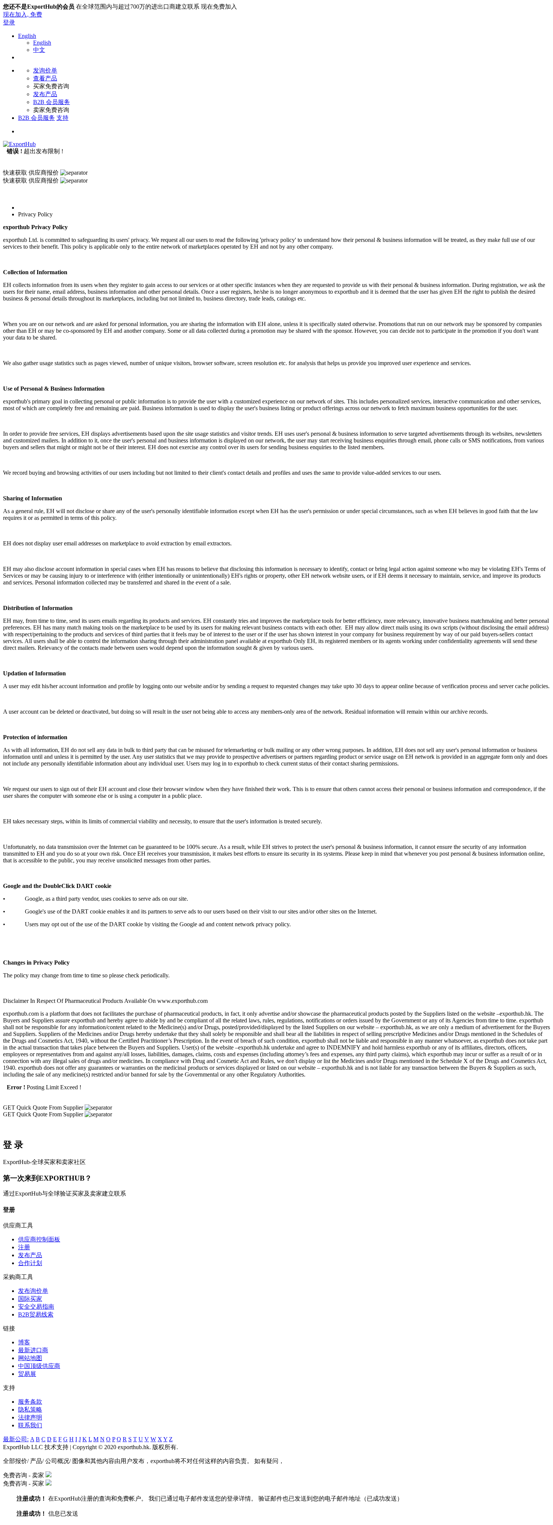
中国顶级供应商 (39, 1366)
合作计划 (30, 1263)
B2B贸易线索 (35, 1314)
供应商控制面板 (39, 1239)
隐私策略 (30, 1409)
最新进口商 (33, 1350)
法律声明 (30, 1417)
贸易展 (27, 1374)
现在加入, (22, 14)
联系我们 (30, 1425)
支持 (62, 118)
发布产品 (45, 94)
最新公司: (16, 1439)
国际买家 (30, 1298)
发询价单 (45, 70)
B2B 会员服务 (51, 102)
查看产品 (45, 78)
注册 (24, 1247)
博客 (24, 1342)
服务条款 (30, 1401)
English (27, 36)
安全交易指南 (36, 1306)
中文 (39, 50)
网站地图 (30, 1358)
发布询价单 (33, 1291)
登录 (9, 22)
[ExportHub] (19, 144)
